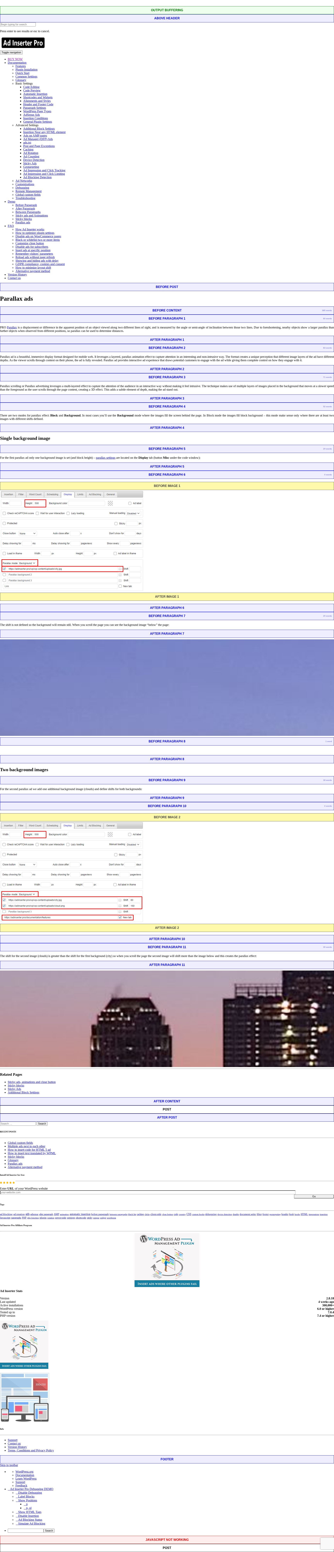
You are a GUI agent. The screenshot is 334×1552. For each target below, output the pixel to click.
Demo (11, 201)
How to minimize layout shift (33, 267)
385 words (327, 310)
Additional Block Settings (39, 128)
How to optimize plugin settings (34, 232)
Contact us (14, 278)
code (176, 1214)
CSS (189, 1214)
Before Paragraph (26, 205)
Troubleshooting (25, 198)
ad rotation (19, 1214)
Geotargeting (31, 166)
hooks (297, 1214)
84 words (327, 348)
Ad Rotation (30, 153)
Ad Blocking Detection (37, 177)
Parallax (12, 327)
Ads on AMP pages (35, 135)
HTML (304, 1214)
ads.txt (27, 142)
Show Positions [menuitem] (27, 1500)
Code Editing (31, 87)
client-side (155, 1214)
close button (167, 1214)
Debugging (22, 187)
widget (103, 1218)
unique (96, 1218)
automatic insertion (80, 1214)
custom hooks (198, 1214)
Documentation (17, 62)
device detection (224, 1214)
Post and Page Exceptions (39, 146)
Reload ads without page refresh (35, 257)
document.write (248, 1214)
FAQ (11, 226)
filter (259, 1214)
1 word (328, 741)
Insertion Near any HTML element (44, 132)
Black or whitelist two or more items (37, 239)
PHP (24, 1217)
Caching (28, 149)
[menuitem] (171, 1531)
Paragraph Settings (34, 107)
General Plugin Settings (37, 121)
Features (20, 66)
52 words (327, 406)
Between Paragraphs (28, 212)
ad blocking (6, 1214)
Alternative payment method (32, 271)
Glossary (20, 80)
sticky (89, 1217)
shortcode (81, 1217)
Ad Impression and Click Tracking (44, 170)
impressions (314, 1214)
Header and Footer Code (38, 104)
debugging (211, 1214)
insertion (324, 1214)
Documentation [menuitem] (24, 1475)
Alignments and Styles (37, 100)
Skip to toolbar (9, 1465)
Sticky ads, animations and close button (32, 1082)
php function (33, 1218)
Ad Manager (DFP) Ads (38, 139)
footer (265, 1214)
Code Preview (32, 90)
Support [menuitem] (20, 1482)
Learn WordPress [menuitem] (26, 1478)
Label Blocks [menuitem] (26, 1496)
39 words (327, 947)
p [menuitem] (27, 1504)
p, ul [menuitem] (29, 1508)
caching (140, 1214)
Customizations (24, 184)
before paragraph (100, 1214)
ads (28, 1214)
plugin (43, 1217)
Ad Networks (23, 180)
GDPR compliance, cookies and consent (40, 264)
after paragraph (46, 1214)
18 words (327, 780)
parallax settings (105, 457)
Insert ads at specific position (32, 250)
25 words (327, 616)
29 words (327, 449)
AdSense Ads (31, 114)
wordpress (111, 1218)
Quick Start (22, 73)
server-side (60, 1217)
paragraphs (16, 1217)
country (182, 1214)
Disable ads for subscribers (31, 246)
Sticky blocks (23, 219)
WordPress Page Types (37, 111)
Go (314, 1196)
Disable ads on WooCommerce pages (38, 236)
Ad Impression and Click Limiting (44, 173)
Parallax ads (22, 222)
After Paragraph (25, 208)
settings (71, 1217)
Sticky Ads (30, 163)
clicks (147, 1214)
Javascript (5, 1217)
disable (236, 1214)
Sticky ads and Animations (31, 215)
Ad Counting (31, 156)
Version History (17, 274)
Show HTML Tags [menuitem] (29, 1512)
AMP (56, 1214)
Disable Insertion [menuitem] (28, 1515)
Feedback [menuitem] (21, 1485)
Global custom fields (28, 194)
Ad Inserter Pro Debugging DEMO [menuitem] (31, 1489)
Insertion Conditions (35, 118)
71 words (327, 377)
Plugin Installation (26, 69)
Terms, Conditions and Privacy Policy (31, 1450)
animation (64, 1214)
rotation (50, 1218)
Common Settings (26, 76)
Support (12, 1440)
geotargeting (275, 1214)
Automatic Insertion (35, 94)
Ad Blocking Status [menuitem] (30, 1519)
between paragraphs (118, 1214)
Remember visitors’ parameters (34, 253)
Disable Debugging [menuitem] (30, 1492)
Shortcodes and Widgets (38, 97)
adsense (34, 1214)
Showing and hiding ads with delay (37, 260)
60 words (327, 318)
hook (291, 1214)
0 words (328, 475)
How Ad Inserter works (29, 229)
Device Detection (33, 160)
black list (132, 1214)
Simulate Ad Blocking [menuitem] (31, 1523)
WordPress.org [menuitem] (24, 1471)
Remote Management (28, 191)
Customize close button (29, 243)
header (284, 1214)
